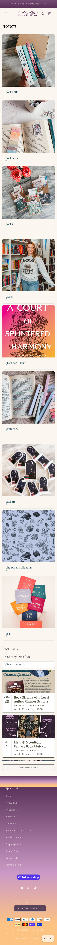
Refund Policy (13, 851)
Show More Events (28, 767)
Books (9, 223)
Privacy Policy (13, 858)
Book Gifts (11, 91)
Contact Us (11, 823)
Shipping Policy (13, 844)
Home (9, 796)
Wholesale (11, 810)
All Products (12, 803)
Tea (7, 633)
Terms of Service (14, 865)
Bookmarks (12, 158)
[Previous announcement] (5, 4)
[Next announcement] (51, 4)
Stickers (10, 501)
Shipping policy (20, 938)
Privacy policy (32, 934)
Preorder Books (15, 362)
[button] (6, 14)
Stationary (11, 428)
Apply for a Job (13, 837)
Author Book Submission (18, 830)
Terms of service (47, 934)
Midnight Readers (27, 930)
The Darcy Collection (18, 567)
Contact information (37, 938)
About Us (10, 817)
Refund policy (17, 934)
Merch (9, 296)
